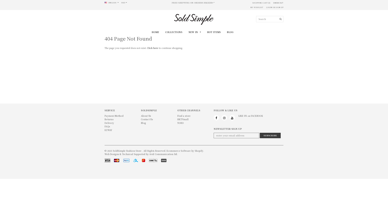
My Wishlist (256, 7)
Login (269, 7)
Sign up (279, 7)
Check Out (278, 3)
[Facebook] (216, 117)
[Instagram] (224, 117)
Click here (153, 48)
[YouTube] (232, 117)
